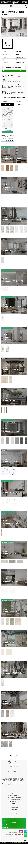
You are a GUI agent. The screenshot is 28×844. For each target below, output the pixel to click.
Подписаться (5, 827)
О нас (14, 790)
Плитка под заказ (14, 815)
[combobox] (17, 101)
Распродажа (14, 809)
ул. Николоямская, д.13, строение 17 (15, 771)
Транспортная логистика (14, 795)
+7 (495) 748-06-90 (14, 766)
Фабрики (14, 811)
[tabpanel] (14, 159)
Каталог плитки (14, 807)
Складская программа (14, 813)
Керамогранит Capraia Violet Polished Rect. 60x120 (7, 135)
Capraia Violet (7, 130)
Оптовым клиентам (14, 801)
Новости (14, 793)
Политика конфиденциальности (14, 837)
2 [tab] (14, 160)
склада (19, 81)
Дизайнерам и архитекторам (14, 797)
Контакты (14, 803)
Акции (14, 791)
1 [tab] (7, 160)
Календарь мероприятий (14, 799)
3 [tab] (21, 160)
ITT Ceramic (5, 9)
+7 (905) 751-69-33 (22, 842)
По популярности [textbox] (16, 101)
